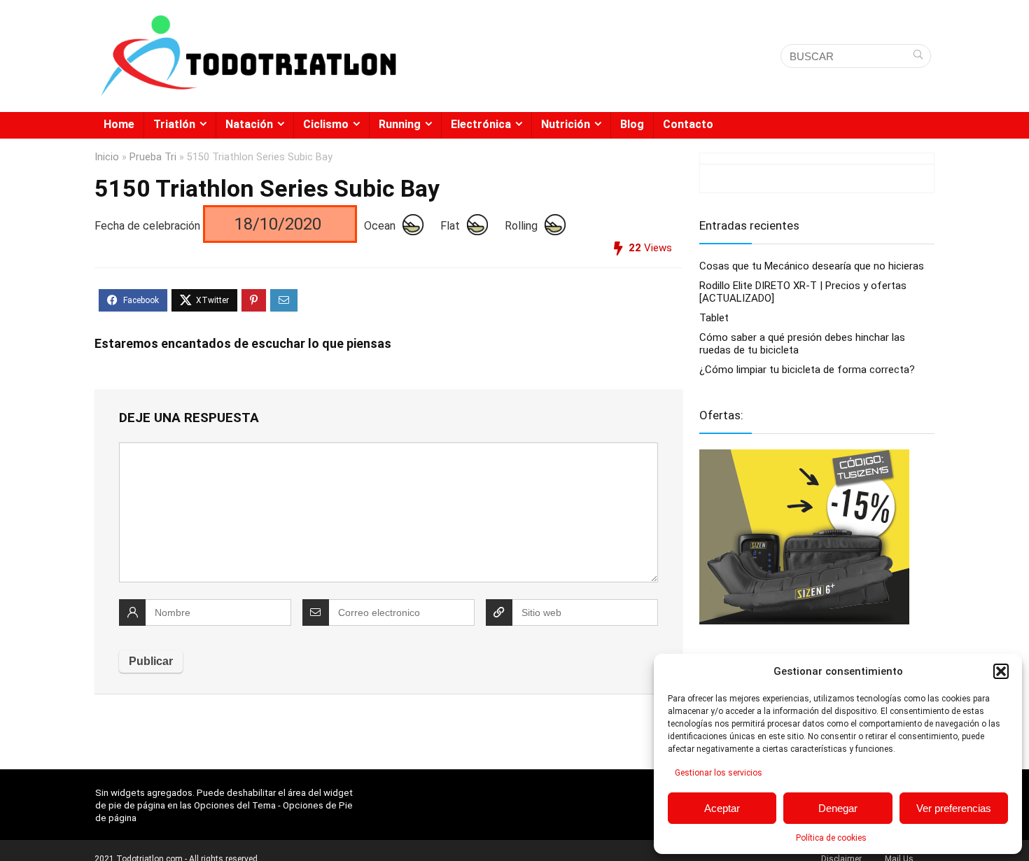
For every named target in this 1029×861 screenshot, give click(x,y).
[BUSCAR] (918, 56)
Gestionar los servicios (718, 773)
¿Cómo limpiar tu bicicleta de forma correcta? (807, 369)
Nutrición (565, 124)
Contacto (688, 124)
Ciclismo (326, 124)
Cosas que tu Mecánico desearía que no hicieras (811, 266)
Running (400, 124)
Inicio (106, 157)
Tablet (714, 318)
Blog (632, 124)
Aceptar (722, 808)
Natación (249, 124)
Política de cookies (831, 838)
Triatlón (174, 124)
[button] (1001, 671)
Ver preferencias (953, 808)
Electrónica (481, 124)
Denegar (838, 808)
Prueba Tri (153, 157)
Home (119, 124)
